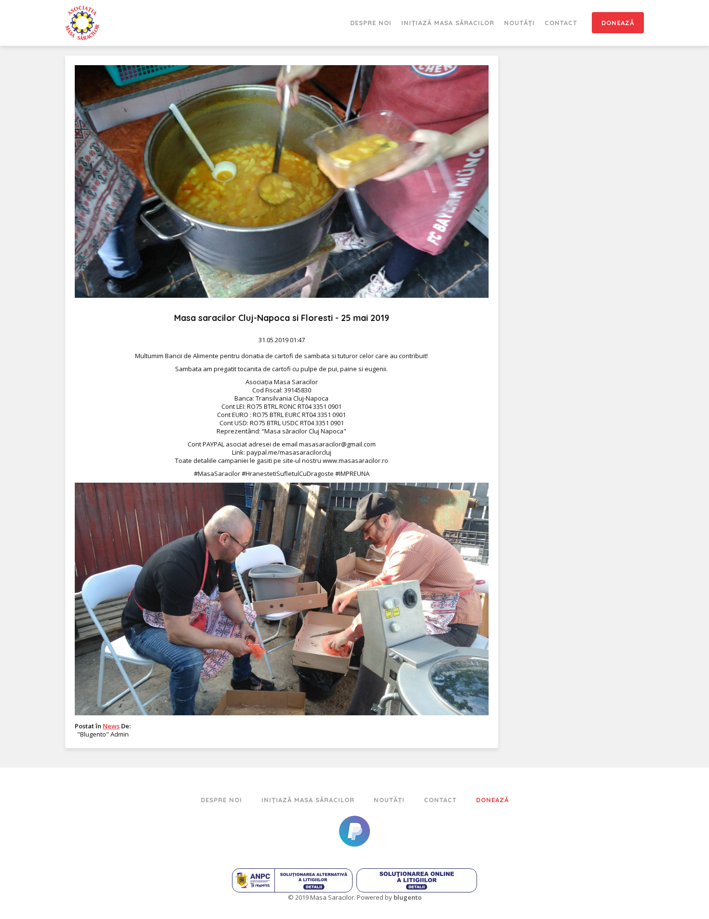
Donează (617, 23)
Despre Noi (371, 23)
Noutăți (519, 23)
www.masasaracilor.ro (355, 460)
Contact (561, 23)
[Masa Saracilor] (82, 23)
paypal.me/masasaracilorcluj (288, 452)
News (111, 726)
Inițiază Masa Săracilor (447, 23)
